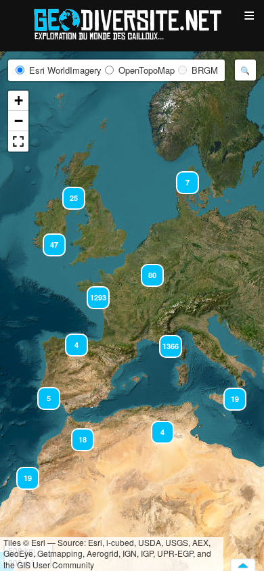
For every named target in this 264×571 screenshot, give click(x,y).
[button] (76, 433)
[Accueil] (132, 23)
